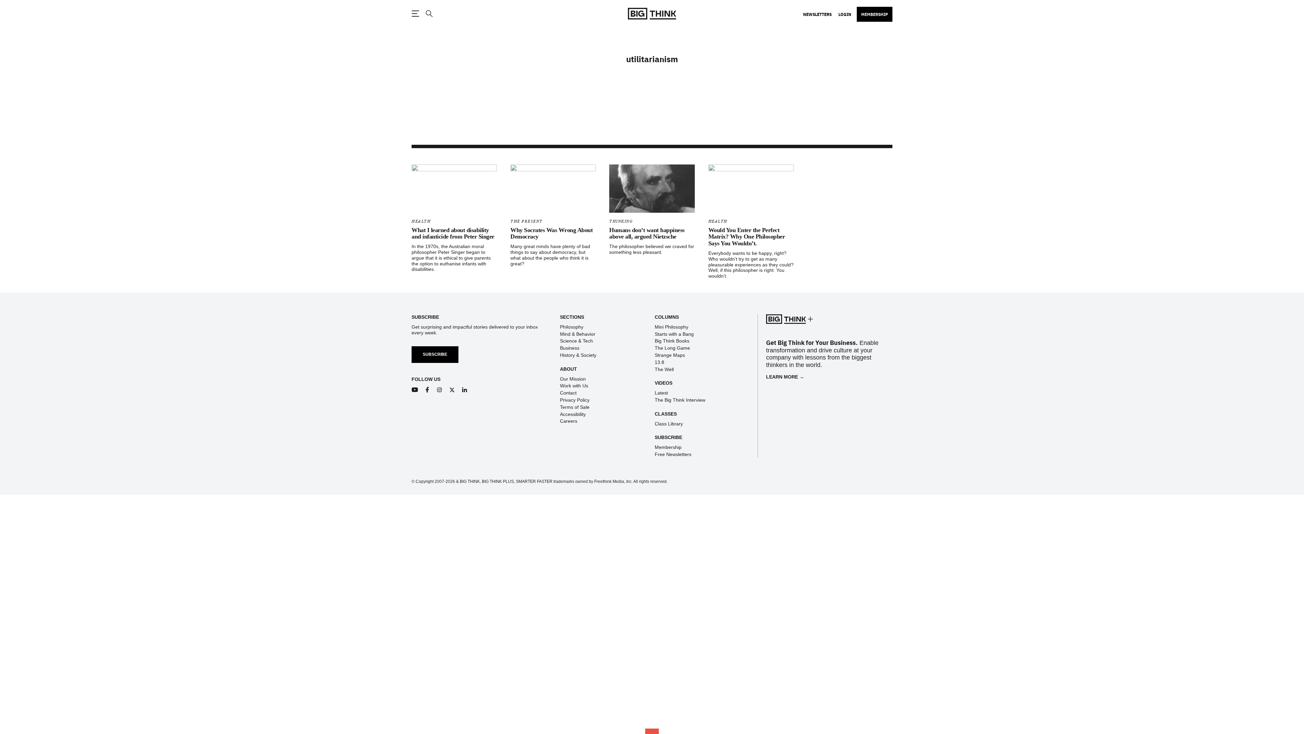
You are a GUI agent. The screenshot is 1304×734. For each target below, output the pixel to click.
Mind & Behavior (577, 334)
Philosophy (571, 327)
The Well (664, 369)
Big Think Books (672, 341)
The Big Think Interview (680, 400)
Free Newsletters (673, 454)
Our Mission (573, 379)
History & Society (578, 355)
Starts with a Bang (674, 334)
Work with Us (574, 385)
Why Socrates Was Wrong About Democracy (551, 233)
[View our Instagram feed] (439, 390)
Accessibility (573, 414)
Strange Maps (670, 355)
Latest (661, 393)
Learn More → (785, 377)
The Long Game (672, 348)
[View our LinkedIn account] (464, 390)
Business (569, 348)
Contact (568, 393)
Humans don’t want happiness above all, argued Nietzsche (647, 233)
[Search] (429, 13)
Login (844, 14)
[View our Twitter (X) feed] (452, 390)
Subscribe (435, 354)
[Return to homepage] (652, 14)
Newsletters (817, 14)
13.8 (659, 362)
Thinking (621, 221)
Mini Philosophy (671, 327)
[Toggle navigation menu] (415, 14)
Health (421, 221)
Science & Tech (576, 341)
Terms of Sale (575, 407)
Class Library (669, 423)
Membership (874, 14)
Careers (568, 421)
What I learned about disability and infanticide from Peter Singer (453, 233)
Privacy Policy (575, 400)
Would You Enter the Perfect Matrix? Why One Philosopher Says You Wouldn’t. (746, 237)
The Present (526, 221)
